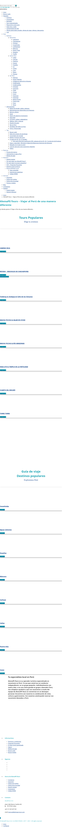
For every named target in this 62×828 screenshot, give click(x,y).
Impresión (9, 177)
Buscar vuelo (6, 14)
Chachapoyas (16, 41)
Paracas (15, 74)
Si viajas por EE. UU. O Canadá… (18, 139)
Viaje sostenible (14, 170)
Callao (14, 57)
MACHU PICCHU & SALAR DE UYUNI (12, 320)
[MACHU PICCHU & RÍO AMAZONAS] (31, 332)
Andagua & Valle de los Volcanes (22, 81)
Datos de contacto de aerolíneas (18, 134)
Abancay (15, 77)
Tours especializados (12, 23)
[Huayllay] (31, 542)
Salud (11, 114)
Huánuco (15, 61)
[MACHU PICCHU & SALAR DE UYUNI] (31, 309)
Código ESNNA (14, 174)
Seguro (10, 747)
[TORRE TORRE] (31, 402)
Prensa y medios (11, 183)
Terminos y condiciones (14, 741)
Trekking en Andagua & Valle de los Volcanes (16, 297)
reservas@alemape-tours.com (16, 812)
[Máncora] (31, 565)
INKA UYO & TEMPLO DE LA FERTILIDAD (14, 367)
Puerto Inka (16, 101)
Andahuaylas (16, 83)
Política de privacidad (12, 181)
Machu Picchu (17, 99)
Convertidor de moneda (16, 136)
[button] (3, 9)
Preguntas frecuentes (14, 743)
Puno (14, 103)
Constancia (11, 780)
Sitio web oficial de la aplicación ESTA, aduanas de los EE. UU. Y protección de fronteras (37, 141)
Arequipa (15, 86)
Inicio (4, 12)
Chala (14, 90)
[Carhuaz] (31, 589)
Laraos (15, 68)
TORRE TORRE (5, 413)
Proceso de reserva (11, 152)
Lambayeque (16, 46)
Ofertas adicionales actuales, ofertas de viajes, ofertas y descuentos (25, 30)
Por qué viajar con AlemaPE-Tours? (16, 161)
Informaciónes (10, 106)
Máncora (15, 48)
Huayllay (15, 65)
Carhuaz (15, 59)
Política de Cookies (11, 179)
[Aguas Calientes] (31, 519)
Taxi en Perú (13, 125)
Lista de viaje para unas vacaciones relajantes (22, 146)
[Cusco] (31, 659)
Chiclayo (15, 43)
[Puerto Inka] (31, 636)
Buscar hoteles (12, 752)
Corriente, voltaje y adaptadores (18, 119)
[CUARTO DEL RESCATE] (31, 379)
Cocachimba (16, 45)
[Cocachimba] (31, 495)
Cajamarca (16, 39)
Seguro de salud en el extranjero (19, 116)
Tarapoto (15, 52)
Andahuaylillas (17, 85)
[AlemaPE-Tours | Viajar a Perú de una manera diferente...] (20, 3)
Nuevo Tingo (16, 50)
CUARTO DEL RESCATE (7, 390)
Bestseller (9, 21)
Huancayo (15, 97)
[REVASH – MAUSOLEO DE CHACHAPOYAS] (31, 260)
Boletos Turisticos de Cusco (17, 137)
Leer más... (3, 251)
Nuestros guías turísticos (13, 166)
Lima (14, 70)
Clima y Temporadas (15, 128)
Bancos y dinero (14, 112)
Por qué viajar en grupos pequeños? (16, 163)
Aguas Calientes (17, 79)
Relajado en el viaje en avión (17, 145)
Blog (4, 185)
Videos (11, 148)
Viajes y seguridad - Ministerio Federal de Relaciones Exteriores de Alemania (31, 143)
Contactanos (6, 186)
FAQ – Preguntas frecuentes (14, 165)
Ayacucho (15, 88)
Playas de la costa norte (13, 25)
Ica (13, 67)
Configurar (6, 826)
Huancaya (15, 96)
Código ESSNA (12, 791)
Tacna (14, 105)
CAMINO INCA (5, 248)
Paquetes (5, 16)
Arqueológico (10, 19)
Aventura (9, 17)
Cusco (14, 94)
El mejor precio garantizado (15, 745)
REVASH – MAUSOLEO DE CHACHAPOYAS (14, 271)
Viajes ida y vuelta (11, 27)
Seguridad (12, 117)
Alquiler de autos (14, 123)
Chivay (15, 92)
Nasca (14, 72)
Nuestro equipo (10, 159)
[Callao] (31, 612)
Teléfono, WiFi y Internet (16, 121)
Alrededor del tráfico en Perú (18, 126)
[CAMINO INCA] (31, 237)
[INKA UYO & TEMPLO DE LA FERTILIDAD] (31, 356)
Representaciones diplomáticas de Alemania (22, 110)
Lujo (7, 32)
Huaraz (15, 63)
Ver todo (2, 509)
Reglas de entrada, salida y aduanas (19, 108)
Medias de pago (10, 155)
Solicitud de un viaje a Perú (13, 154)
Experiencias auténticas (16, 172)
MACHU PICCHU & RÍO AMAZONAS (12, 343)
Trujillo (15, 54)
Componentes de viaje (12, 28)
